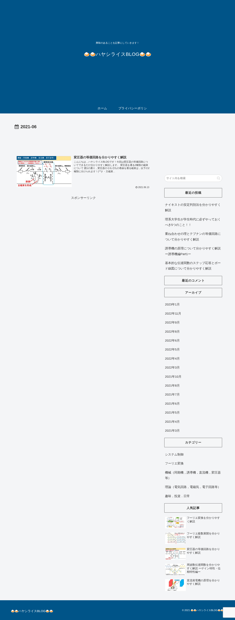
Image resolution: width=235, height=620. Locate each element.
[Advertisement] (83, 140)
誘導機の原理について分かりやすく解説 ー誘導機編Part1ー (193, 251)
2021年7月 (172, 394)
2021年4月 (172, 421)
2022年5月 (172, 349)
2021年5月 (172, 412)
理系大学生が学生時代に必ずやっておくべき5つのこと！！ (193, 222)
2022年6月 (172, 340)
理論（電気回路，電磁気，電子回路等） (193, 487)
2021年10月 (173, 376)
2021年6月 (172, 403)
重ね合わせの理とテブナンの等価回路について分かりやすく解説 (193, 236)
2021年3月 (172, 430)
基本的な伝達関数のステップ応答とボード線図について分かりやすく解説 (193, 265)
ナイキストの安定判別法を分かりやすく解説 (193, 207)
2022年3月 (172, 367)
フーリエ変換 (174, 463)
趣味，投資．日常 (177, 496)
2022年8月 (172, 331)
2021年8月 (172, 385)
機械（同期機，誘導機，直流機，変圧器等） (193, 475)
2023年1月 (172, 304)
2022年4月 (172, 358)
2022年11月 (173, 313)
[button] (219, 178)
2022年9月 (172, 322)
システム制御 (174, 454)
